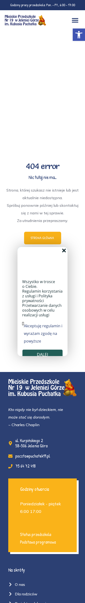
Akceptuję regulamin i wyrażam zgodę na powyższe (43, 333)
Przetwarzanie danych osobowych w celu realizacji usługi (42, 310)
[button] (79, 35)
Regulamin (31, 291)
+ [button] (64, 250)
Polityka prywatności (37, 299)
